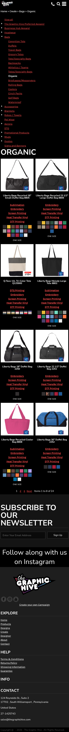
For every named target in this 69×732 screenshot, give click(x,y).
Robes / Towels (12, 115)
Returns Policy (9, 662)
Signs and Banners (15, 145)
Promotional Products (16, 132)
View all (8, 19)
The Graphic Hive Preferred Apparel (24, 24)
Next (29, 491)
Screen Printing (17, 213)
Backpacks (14, 63)
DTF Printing (17, 221)
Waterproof (14, 102)
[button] (58, 4)
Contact (5, 643)
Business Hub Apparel (17, 28)
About (4, 639)
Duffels (12, 45)
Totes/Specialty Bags (20, 71)
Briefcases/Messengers (21, 80)
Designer (6, 635)
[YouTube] (16, 599)
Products (6, 624)
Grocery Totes (16, 54)
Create (13, 11)
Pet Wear (9, 119)
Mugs (7, 136)
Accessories (11, 106)
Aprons (8, 123)
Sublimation (17, 205)
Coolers (12, 89)
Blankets (9, 110)
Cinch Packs (15, 93)
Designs (5, 628)
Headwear (10, 32)
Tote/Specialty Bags (19, 58)
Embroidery (17, 209)
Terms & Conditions (12, 659)
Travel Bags (14, 49)
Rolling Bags (15, 84)
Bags (22, 11)
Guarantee (6, 670)
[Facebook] (3, 599)
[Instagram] (9, 599)
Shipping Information (13, 666)
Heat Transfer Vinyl (17, 217)
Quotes (8, 141)
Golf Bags (13, 97)
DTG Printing (17, 290)
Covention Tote (16, 41)
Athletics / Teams (18, 67)
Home (4, 11)
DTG (6, 128)
